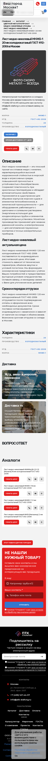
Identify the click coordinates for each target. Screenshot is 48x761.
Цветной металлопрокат (17, 24)
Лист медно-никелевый (16, 28)
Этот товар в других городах (17, 543)
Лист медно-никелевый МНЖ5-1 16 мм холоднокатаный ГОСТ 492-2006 (20, 487)
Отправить (24, 605)
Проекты (25, 725)
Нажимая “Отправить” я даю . (24, 611)
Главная (6, 21)
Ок (16, 755)
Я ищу (8, 578)
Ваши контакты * (14, 590)
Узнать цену (11, 149)
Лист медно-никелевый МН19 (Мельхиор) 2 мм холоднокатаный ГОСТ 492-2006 (23, 516)
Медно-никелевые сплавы (17, 26)
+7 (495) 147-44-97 (38, 4)
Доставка (24, 710)
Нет (13, 12)
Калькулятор (12, 721)
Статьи (24, 729)
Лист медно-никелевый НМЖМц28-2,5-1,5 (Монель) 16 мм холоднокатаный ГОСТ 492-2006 (22, 471)
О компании (11, 725)
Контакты (24, 714)
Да (4, 12)
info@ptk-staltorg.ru (20, 699)
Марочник (27, 721)
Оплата (36, 710)
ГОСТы (39, 721)
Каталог (20, 21)
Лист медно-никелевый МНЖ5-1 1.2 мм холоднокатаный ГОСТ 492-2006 (20, 501)
